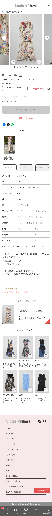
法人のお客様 (10, 455)
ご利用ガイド (10, 428)
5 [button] (26, 67)
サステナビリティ (12, 449)
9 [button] (38, 67)
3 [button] (20, 67)
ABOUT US (10, 439)
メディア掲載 (10, 444)
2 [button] (17, 67)
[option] (26, 39)
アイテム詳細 (9, 167)
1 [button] (14, 67)
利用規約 (9, 471)
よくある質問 (10, 433)
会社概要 (9, 465)
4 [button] (23, 67)
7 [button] (32, 67)
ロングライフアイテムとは (10, 101)
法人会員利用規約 (12, 476)
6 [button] (29, 67)
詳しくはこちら (26, 118)
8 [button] (35, 67)
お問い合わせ (10, 460)
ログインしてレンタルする (26, 110)
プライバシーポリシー (14, 481)
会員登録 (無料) (42, 490)
